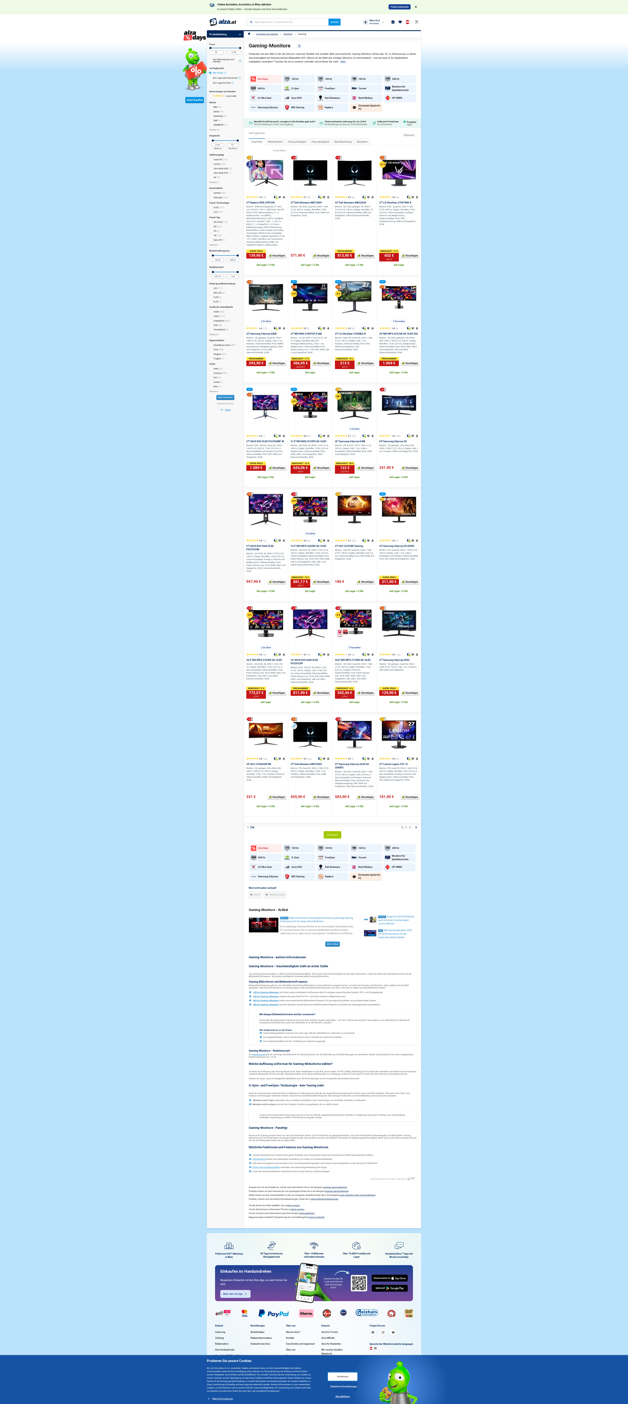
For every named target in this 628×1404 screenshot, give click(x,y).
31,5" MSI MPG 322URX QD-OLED (308, 546)
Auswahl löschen (225, 403)
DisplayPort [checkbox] (219, 321)
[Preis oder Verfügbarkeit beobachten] (284, 197)
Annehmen (342, 1376)
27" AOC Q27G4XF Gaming (349, 546)
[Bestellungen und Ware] (393, 22)
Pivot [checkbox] (216, 349)
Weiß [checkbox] (216, 368)
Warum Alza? (293, 1332)
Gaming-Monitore (306, 1213)
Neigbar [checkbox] (217, 354)
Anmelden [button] (374, 23)
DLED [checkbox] (216, 297)
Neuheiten (362, 141)
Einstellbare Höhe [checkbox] (222, 345)
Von (210, 48)
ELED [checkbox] (216, 301)
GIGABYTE (218, 125)
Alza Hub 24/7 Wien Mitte (228, 1355)
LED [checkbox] (215, 288)
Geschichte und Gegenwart (300, 1344)
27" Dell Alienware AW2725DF (306, 202)
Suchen (335, 22)
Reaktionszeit (258, 1054)
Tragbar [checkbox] (217, 358)
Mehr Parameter (225, 397)
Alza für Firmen (329, 1332)
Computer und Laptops (267, 34)
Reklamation (221, 1344)
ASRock (284, 918)
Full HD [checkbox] (217, 164)
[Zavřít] (416, 6)
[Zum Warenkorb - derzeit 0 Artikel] (417, 22)
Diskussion (409, 135)
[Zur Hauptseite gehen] (222, 22)
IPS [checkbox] (215, 226)
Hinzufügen (278, 255)
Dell (215, 120)
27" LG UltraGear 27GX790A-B (395, 202)
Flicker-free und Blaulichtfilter (266, 1167)
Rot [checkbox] (215, 377)
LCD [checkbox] (216, 212)
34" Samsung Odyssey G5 (393, 441)
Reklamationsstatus (261, 1338)
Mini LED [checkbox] (218, 293)
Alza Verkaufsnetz (225, 1349)
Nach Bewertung (343, 141)
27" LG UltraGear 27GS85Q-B (350, 333)
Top (252, 827)
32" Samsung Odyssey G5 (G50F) (396, 546)
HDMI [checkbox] (216, 312)
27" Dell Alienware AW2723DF (306, 764)
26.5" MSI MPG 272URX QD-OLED (264, 660)
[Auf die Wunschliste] (279, 197)
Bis (240, 48)
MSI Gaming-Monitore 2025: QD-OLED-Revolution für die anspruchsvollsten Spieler (395, 934)
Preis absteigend (320, 141)
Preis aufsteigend (297, 141)
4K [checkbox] (215, 177)
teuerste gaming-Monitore (337, 1191)
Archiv (256, 894)
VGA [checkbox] (216, 325)
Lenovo (382, 917)
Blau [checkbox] (216, 386)
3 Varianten (399, 321)
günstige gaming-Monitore (335, 1187)
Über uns (291, 1349)
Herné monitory (298, 1209)
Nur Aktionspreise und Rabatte (223, 60)
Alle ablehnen (342, 1396)
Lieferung (220, 1332)
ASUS (216, 111)
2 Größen (266, 321)
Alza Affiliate (328, 1338)
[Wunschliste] (400, 22)
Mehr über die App (233, 1294)
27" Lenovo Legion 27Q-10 (393, 764)
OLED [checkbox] (216, 207)
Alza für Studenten (331, 1344)
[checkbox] (225, 60)
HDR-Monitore (259, 1159)
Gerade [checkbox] (217, 193)
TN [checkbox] (215, 231)
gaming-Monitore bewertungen (324, 1199)
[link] (225, 410)
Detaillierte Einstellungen (343, 1386)
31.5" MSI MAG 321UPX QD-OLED (308, 441)
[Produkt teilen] (299, 45)
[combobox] (288, 22)
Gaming (302, 34)
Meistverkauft (275, 141)
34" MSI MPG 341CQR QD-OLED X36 (398, 333)
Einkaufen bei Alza (260, 1344)
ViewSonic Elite (277, 894)
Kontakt (290, 1338)
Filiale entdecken (400, 7)
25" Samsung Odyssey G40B (350, 441)
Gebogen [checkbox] (218, 197)
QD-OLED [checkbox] (218, 222)
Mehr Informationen (222, 1398)
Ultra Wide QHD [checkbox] (221, 168)
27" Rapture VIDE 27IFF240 (260, 202)
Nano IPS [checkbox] (218, 240)
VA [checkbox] (215, 235)
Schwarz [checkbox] (218, 373)
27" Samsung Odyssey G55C (394, 660)
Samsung (218, 116)
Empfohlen (257, 141)
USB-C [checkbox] (217, 316)
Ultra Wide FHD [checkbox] (221, 173)
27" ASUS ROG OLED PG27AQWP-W (265, 441)
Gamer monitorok (316, 1217)
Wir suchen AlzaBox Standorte (332, 1351)
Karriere (290, 1355)
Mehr (343, 61)
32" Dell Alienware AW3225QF (350, 202)
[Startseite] (249, 34)
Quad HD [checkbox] (218, 159)
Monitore (288, 34)
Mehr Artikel (332, 944)
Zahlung (219, 1338)
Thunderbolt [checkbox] (219, 329)
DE (375, 1348)
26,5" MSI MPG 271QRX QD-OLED (353, 660)
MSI (215, 107)
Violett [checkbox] (217, 382)
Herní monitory (293, 1205)
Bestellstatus (257, 1332)
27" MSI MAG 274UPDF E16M (306, 333)
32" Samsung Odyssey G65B (261, 333)
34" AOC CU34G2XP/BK (258, 764)
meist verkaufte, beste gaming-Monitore (357, 1195)
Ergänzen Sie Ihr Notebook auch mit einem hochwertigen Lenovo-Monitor (396, 920)
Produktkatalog (218, 34)
